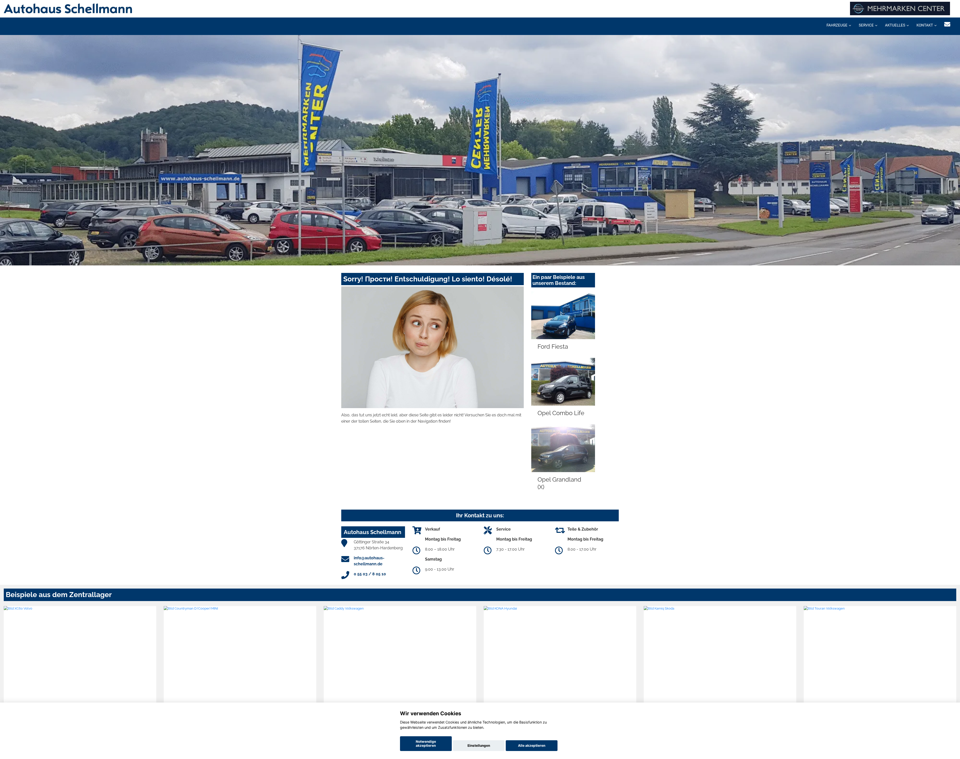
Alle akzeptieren (531, 746)
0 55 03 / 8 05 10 (370, 574)
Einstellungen (479, 746)
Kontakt (924, 25)
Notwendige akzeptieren (426, 744)
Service (866, 25)
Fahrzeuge (837, 25)
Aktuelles (895, 25)
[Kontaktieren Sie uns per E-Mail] (947, 24)
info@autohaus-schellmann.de (369, 561)
